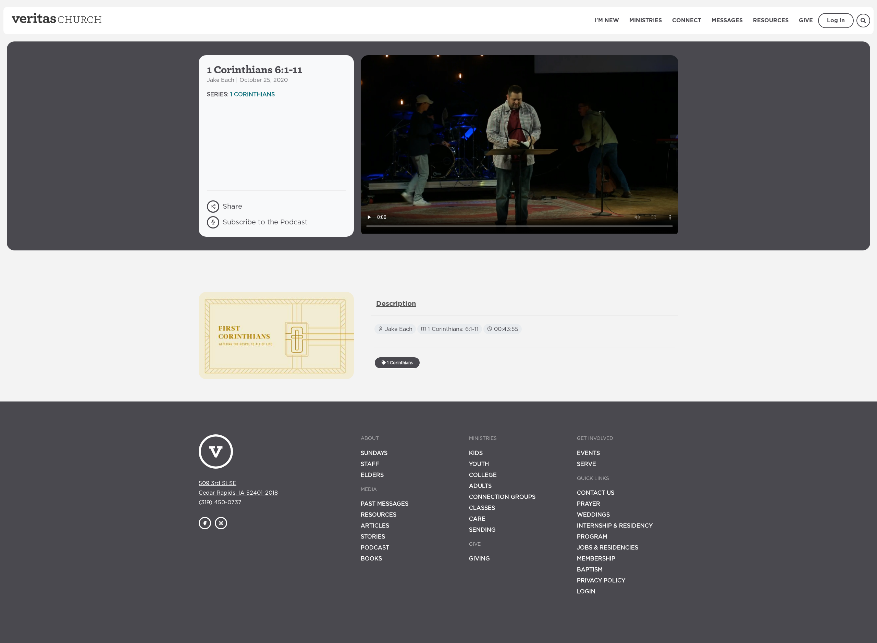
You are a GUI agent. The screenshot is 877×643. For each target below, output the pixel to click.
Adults (480, 486)
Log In (836, 20)
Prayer (588, 504)
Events (588, 453)
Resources (771, 20)
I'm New (607, 20)
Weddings (593, 515)
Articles (375, 526)
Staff (370, 464)
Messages (727, 20)
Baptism (590, 569)
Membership (596, 558)
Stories (373, 537)
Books (371, 558)
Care (477, 519)
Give (806, 20)
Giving (479, 558)
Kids (476, 453)
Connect (686, 20)
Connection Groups (502, 497)
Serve (586, 464)
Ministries (645, 20)
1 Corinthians (252, 94)
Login (586, 591)
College (483, 475)
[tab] (396, 304)
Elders (372, 475)
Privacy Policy (601, 580)
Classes (482, 508)
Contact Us (595, 493)
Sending (482, 530)
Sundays (374, 453)
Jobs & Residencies (607, 548)
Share (232, 206)
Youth (479, 464)
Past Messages (384, 504)
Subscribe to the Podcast (265, 222)
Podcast (375, 548)
